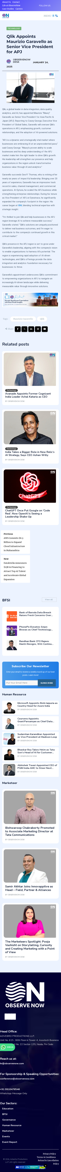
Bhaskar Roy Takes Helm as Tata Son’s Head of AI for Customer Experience (36, 752)
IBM (20, 205)
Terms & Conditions (46, 1157)
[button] (48, 16)
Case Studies (8, 9)
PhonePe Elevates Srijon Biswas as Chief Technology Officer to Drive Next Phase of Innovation (36, 631)
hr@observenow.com (12, 1063)
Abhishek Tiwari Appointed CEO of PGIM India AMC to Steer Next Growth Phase (37, 768)
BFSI (4, 1114)
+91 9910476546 (10, 1089)
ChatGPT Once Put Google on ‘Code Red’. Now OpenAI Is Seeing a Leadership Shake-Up (27, 513)
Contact (16, 2)
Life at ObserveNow (11, 5)
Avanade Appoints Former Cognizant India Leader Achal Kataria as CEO (28, 395)
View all (49, 599)
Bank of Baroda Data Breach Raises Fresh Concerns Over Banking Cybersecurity (35, 615)
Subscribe (47, 683)
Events (6, 1136)
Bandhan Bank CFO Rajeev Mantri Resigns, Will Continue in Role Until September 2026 (36, 644)
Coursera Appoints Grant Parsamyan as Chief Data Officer (34, 721)
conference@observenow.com (17, 1078)
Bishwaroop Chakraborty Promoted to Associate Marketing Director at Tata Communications (29, 831)
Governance (9, 1119)
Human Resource (11, 1125)
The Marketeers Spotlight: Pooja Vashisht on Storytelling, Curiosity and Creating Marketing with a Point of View (30, 947)
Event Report (9, 1142)
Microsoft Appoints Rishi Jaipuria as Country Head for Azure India (37, 705)
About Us (6, 2)
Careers (19, 9)
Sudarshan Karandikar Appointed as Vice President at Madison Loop (37, 736)
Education (7, 1108)
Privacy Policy (49, 1154)
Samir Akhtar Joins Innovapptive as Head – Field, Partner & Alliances (29, 888)
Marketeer (8, 1131)
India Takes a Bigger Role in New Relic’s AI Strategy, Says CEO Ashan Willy (29, 453)
